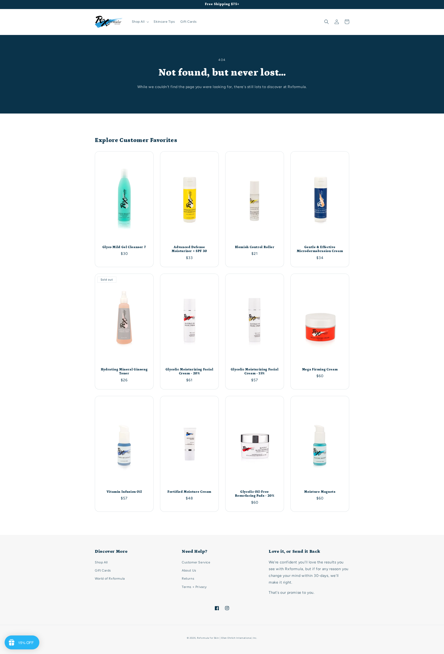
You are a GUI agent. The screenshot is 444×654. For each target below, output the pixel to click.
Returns (188, 579)
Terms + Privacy (194, 587)
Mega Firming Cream (320, 369)
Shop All (101, 562)
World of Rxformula (110, 579)
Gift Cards (103, 570)
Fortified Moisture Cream (189, 492)
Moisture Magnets (319, 492)
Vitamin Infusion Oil (124, 492)
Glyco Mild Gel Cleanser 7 (124, 247)
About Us (189, 570)
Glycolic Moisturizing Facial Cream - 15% (255, 372)
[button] (140, 22)
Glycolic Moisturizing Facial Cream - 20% (189, 372)
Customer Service (196, 562)
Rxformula (203, 637)
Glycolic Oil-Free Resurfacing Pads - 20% (254, 494)
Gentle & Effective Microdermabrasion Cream (320, 249)
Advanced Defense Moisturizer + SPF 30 (189, 249)
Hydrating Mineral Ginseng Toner (124, 372)
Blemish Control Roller (254, 247)
